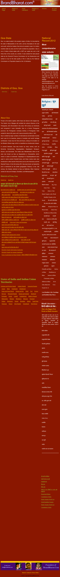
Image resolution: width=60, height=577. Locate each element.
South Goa (14, 91)
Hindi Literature (25, 9)
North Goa (4, 91)
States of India (15, 9)
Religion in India (35, 9)
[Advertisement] (30, 24)
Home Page (4, 9)
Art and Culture (54, 9)
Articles (44, 8)
